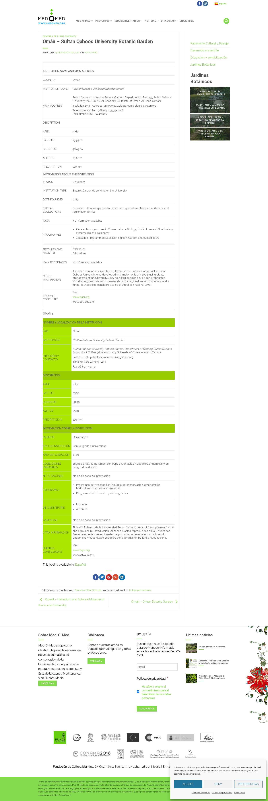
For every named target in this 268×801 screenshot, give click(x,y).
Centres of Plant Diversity (59, 36)
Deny (218, 784)
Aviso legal (239, 792)
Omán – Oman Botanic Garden (152, 601)
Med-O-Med (83, 20)
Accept (188, 784)
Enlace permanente (140, 590)
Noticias (150, 20)
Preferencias (248, 784)
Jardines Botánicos (203, 64)
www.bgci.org (81, 296)
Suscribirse (146, 708)
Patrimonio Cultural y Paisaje (209, 43)
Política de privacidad (222, 792)
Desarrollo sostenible (204, 50)
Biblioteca (187, 20)
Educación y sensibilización (208, 57)
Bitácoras (167, 20)
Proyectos (102, 20)
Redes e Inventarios (127, 20)
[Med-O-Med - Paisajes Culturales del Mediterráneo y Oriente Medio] (54, 16)
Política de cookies (201, 792)
